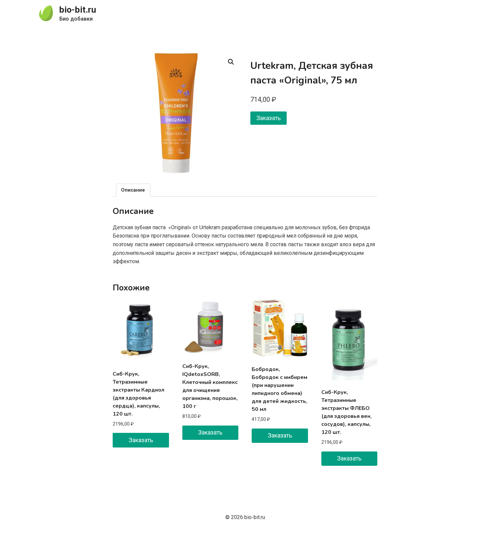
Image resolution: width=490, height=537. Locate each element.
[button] (231, 62)
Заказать (268, 117)
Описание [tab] (133, 190)
